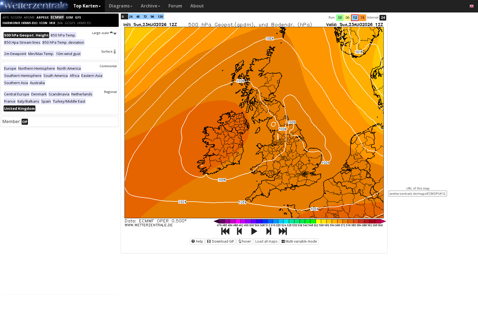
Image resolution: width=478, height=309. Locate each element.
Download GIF (222, 241)
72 (145, 16)
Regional (110, 92)
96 (152, 16)
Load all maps (266, 241)
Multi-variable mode (301, 241)
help (199, 241)
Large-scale (100, 33)
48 (137, 16)
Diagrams (119, 6)
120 (160, 16)
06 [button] (347, 17)
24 (130, 16)
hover (246, 241)
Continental (108, 66)
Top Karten (85, 6)
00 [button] (340, 17)
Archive (149, 6)
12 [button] (355, 17)
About (197, 6)
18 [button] (362, 17)
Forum (175, 6)
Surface (107, 51)
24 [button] (383, 17)
